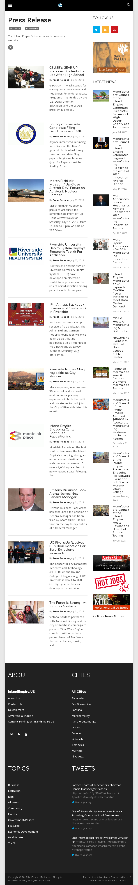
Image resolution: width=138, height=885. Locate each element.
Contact (124, 880)
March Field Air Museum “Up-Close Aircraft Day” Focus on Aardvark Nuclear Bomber (67, 188)
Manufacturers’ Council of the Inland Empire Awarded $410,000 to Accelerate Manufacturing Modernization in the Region (121, 419)
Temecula (78, 745)
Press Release (29, 20)
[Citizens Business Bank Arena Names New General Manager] (26, 499)
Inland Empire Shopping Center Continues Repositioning (62, 431)
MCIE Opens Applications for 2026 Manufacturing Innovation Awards (121, 251)
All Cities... (78, 756)
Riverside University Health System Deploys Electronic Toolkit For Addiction (67, 250)
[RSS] (105, 29)
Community (15, 808)
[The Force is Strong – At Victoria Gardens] (26, 612)
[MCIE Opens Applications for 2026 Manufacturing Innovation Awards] (101, 244)
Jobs (11, 796)
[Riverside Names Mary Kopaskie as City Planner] (26, 379)
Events (12, 814)
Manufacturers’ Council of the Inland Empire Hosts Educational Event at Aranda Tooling (121, 521)
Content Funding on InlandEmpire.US (31, 721)
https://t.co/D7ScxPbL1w (88, 819)
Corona (76, 733)
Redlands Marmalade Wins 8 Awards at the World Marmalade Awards (121, 378)
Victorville (78, 739)
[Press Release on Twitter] (10, 47)
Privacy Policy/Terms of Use (34, 880)
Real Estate (15, 837)
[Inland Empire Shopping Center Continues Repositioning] (26, 435)
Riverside (78, 698)
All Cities (79, 691)
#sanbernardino (108, 846)
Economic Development (23, 831)
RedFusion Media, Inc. (39, 877)
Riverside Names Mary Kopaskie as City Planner (67, 373)
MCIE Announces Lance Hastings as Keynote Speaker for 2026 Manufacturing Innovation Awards (121, 212)
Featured (14, 825)
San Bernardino (81, 704)
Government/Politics (21, 820)
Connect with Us (119, 877)
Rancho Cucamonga (84, 721)
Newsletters (16, 710)
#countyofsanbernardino (98, 797)
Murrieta (77, 750)
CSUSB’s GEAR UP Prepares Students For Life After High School (67, 71)
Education (14, 790)
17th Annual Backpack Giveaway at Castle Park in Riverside (68, 308)
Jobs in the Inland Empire (103, 880)
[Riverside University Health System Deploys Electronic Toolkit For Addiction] (26, 254)
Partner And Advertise (95, 877)
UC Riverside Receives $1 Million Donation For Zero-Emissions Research (67, 548)
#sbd (122, 846)
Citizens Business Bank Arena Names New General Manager (67, 493)
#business (78, 823)
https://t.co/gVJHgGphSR (92, 841)
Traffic (12, 843)
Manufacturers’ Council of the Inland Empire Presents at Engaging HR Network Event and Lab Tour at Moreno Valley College (121, 473)
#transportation (82, 849)
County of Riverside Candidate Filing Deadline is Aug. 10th (65, 128)
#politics (77, 797)
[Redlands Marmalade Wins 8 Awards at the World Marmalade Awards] (101, 372)
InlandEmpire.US (21, 691)
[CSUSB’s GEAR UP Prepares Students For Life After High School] (26, 77)
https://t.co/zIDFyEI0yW (87, 793)
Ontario (76, 727)
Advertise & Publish (20, 715)
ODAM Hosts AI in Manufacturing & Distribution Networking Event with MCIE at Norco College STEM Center (121, 338)
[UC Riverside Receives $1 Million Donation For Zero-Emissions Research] (26, 552)
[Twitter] (96, 29)
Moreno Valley (81, 715)
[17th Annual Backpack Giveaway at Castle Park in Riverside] (26, 314)
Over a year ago (83, 802)
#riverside (92, 823)
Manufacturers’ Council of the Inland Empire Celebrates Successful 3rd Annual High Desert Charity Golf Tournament (121, 109)
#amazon (91, 846)
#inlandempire (113, 793)
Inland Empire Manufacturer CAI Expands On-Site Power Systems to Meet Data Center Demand (121, 290)
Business (14, 785)
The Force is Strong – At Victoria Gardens (67, 604)
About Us (14, 698)
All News (13, 802)
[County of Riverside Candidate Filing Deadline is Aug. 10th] (26, 134)
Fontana (77, 710)
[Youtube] (114, 29)
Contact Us (15, 704)
